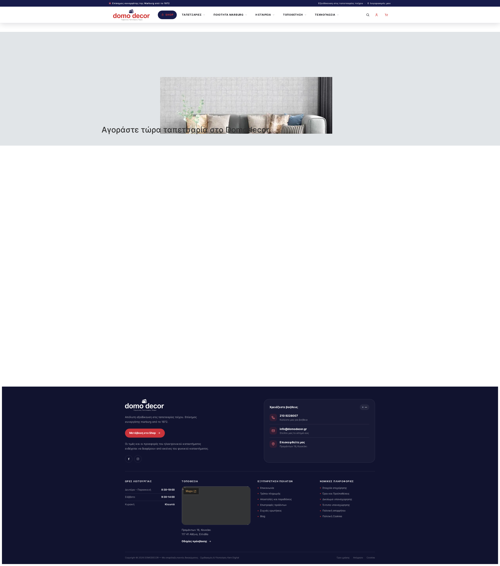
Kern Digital (233, 557)
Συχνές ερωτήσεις (271, 510)
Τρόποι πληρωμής (270, 493)
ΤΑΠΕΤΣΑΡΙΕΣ (192, 14)
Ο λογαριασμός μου (379, 3)
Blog (262, 516)
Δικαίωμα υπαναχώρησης (337, 499)
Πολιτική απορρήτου (334, 510)
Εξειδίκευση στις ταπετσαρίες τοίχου (340, 3)
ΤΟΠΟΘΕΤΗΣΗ (293, 14)
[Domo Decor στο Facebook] (128, 459)
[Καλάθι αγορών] (386, 15)
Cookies (371, 557)
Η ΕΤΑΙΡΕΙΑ (263, 14)
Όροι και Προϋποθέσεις (335, 493)
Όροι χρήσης (343, 557)
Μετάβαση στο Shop (142, 432)
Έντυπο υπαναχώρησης (336, 504)
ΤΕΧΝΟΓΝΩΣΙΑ (325, 14)
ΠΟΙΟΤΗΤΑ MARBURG (228, 14)
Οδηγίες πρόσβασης (194, 541)
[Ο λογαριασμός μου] (376, 15)
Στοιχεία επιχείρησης (334, 487)
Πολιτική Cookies (332, 516)
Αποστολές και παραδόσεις (276, 499)
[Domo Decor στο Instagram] (138, 459)
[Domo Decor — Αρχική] (131, 14)
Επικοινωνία (267, 487)
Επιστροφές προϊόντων (273, 504)
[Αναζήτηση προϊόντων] (366, 15)
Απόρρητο (358, 557)
